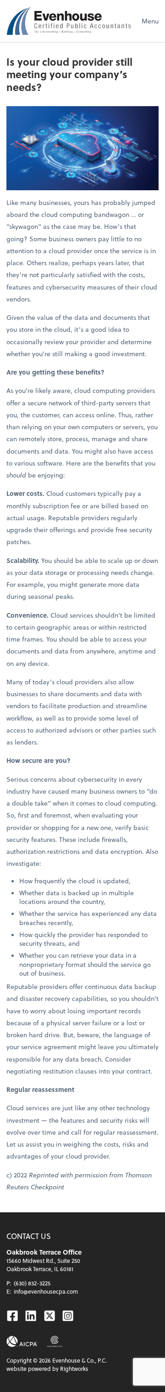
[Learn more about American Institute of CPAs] (22, 1341)
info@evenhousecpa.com (46, 1291)
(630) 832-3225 (32, 1283)
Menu (150, 21)
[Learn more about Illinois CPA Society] (54, 1341)
